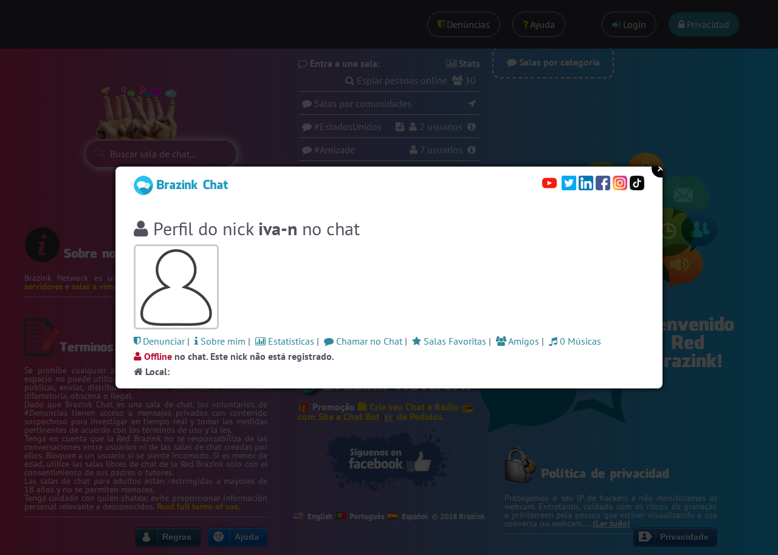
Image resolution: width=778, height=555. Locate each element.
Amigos (522, 341)
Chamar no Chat (368, 341)
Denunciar (162, 341)
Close (661, 168)
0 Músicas (579, 341)
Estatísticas (290, 341)
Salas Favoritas (453, 341)
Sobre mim (222, 341)
